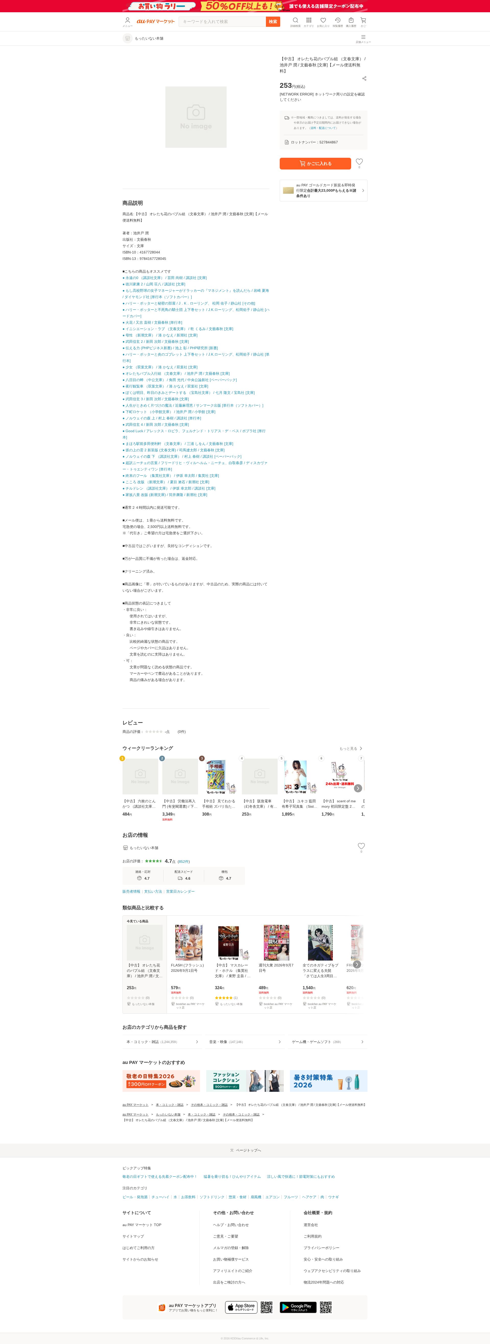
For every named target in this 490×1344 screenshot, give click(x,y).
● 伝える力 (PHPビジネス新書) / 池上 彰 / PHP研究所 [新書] (170, 348)
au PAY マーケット (135, 1105)
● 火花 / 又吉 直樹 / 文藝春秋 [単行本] (152, 322)
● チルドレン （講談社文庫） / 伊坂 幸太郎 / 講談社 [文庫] (168, 488)
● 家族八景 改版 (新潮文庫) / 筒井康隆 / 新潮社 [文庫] (164, 495)
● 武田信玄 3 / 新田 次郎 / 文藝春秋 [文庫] (155, 399)
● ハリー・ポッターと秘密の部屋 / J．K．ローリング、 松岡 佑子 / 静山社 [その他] (188, 303)
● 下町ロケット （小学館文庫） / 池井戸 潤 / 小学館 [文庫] (168, 412)
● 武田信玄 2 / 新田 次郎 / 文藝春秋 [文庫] (155, 342)
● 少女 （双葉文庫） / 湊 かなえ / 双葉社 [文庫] (160, 367)
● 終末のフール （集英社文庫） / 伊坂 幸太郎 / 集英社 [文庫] (170, 476)
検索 (273, 21)
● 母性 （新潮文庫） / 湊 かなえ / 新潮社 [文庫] (160, 335)
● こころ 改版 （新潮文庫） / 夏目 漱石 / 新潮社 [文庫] (165, 482)
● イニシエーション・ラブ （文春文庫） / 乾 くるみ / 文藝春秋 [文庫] (177, 329)
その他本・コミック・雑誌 (209, 1105)
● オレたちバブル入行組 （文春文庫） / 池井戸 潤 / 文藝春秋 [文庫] (176, 373)
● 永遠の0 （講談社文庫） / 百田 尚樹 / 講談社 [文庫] (164, 278)
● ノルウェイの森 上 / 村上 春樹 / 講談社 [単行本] (161, 418)
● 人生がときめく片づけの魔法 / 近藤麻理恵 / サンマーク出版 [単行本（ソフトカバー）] (192, 405)
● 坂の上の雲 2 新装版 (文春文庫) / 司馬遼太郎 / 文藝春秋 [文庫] (173, 450)
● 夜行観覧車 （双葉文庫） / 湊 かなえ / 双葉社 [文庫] (165, 386)
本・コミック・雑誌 (169, 1105)
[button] (364, 78)
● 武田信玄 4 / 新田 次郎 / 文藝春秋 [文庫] (155, 424)
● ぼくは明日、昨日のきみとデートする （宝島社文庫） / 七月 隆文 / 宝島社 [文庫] (188, 393)
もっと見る (348, 748)
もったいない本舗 (168, 1114)
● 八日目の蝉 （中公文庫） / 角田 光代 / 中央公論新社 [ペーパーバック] (179, 380)
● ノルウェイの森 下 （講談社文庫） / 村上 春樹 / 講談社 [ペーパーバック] (181, 456)
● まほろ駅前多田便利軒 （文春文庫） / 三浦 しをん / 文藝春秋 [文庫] (177, 444)
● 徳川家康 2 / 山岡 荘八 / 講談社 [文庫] (153, 284)
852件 (184, 861)
